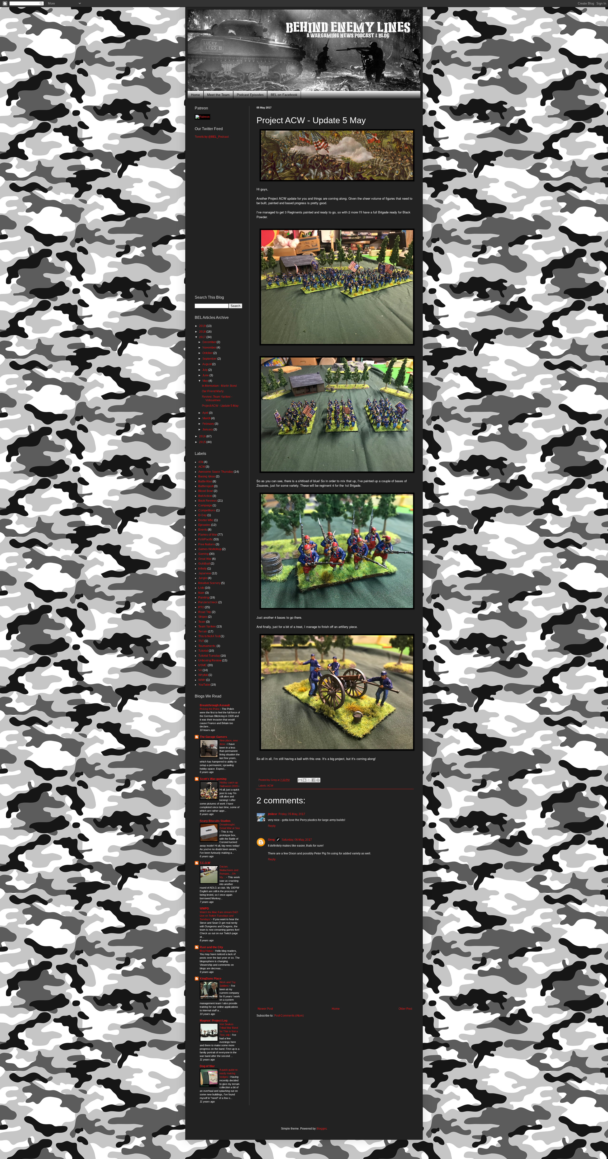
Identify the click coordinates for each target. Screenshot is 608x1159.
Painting (203, 597)
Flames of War (207, 534)
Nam (201, 592)
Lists (201, 587)
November (209, 347)
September (209, 358)
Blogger (321, 1128)
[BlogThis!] (304, 780)
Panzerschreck (208, 602)
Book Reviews (207, 500)
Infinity (202, 568)
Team (201, 621)
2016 (202, 436)
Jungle (202, 578)
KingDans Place (210, 978)
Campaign (205, 505)
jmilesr (272, 814)
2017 (202, 337)
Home (195, 95)
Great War (204, 559)
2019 (202, 326)
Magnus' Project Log (213, 1020)
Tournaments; (207, 646)
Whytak (203, 675)
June (205, 375)
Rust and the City (211, 947)
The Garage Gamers (213, 737)
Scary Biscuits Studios (215, 821)
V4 (200, 670)
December (209, 342)
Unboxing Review (209, 660)
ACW (270, 785)
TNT (201, 641)
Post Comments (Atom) (289, 1015)
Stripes (202, 616)
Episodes (204, 525)
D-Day (202, 515)
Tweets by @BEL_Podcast (212, 136)
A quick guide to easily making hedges (228, 1073)
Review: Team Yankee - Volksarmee (217, 398)
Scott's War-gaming (213, 779)
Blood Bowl (205, 491)
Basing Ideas (206, 476)
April (205, 413)
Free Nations (206, 544)
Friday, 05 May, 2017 (292, 814)
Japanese (204, 573)
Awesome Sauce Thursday (215, 471)
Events (202, 529)
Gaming (203, 554)
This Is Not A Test (209, 636)
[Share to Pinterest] (318, 780)
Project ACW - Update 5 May (220, 405)
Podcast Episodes (250, 95)
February (208, 423)
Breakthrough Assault (215, 705)
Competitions (206, 510)
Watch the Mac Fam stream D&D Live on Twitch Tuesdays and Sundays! (219, 916)
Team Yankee (207, 626)
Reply (272, 826)
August (207, 364)
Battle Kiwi (205, 481)
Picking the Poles (210, 708)
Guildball (204, 563)
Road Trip (204, 612)
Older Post (405, 1008)
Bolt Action (205, 496)
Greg (271, 839)
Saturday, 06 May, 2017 (297, 839)
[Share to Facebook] (313, 780)
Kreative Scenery (209, 583)
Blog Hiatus (207, 950)
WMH (201, 680)
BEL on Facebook (284, 95)
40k (200, 462)
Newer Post (265, 1008)
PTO (201, 607)
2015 (202, 442)
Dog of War (207, 1066)
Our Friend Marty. (213, 391)
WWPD (204, 908)
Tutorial (203, 650)
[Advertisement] (334, 968)
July (205, 370)
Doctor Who (206, 520)
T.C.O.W (205, 863)
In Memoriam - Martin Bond (219, 385)
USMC (202, 665)
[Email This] (300, 780)
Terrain (202, 631)
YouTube (204, 684)
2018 (202, 331)
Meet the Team (218, 95)
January (208, 429)
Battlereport (205, 486)
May (205, 380)
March (206, 418)
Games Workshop (209, 549)
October (207, 353)
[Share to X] (309, 780)
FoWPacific (205, 539)
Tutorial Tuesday (209, 655)
